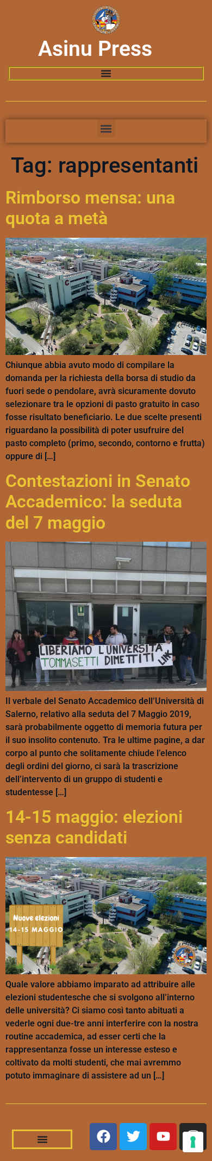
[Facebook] (103, 1136)
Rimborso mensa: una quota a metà (90, 208)
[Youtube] (163, 1136)
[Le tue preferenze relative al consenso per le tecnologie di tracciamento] (193, 1142)
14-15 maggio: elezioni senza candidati (94, 827)
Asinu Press (95, 48)
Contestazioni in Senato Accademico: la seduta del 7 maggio (97, 502)
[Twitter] (133, 1136)
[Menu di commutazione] (106, 73)
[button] (106, 128)
